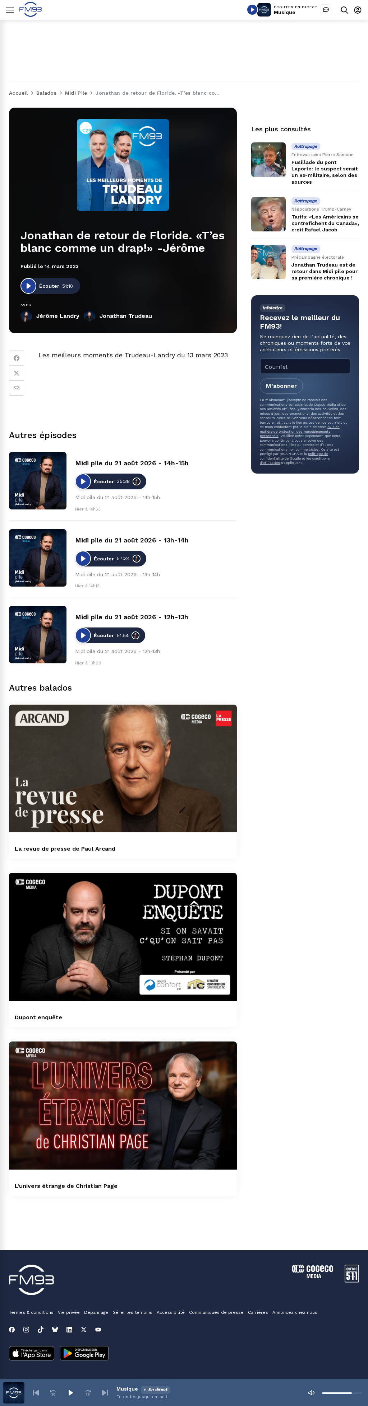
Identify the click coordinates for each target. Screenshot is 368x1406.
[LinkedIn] (69, 1329)
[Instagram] (26, 1329)
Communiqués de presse (216, 1312)
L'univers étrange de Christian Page (66, 1185)
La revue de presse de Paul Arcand (65, 848)
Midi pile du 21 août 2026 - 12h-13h (131, 617)
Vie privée (69, 1312)
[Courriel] (16, 388)
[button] (36, 1393)
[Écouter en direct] (252, 9)
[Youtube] (98, 1329)
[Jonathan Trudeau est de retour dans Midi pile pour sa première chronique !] (268, 262)
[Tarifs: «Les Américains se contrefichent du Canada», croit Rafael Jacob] (268, 214)
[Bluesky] (55, 1329)
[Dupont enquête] (123, 937)
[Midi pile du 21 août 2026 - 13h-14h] (37, 558)
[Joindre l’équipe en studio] (326, 9)
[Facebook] (16, 358)
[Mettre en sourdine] (311, 1393)
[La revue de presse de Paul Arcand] (123, 769)
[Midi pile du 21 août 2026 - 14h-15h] (37, 480)
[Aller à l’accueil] (30, 14)
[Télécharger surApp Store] (31, 1354)
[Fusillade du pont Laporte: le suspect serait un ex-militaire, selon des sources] (268, 159)
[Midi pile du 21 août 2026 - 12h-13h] (37, 634)
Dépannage (96, 1312)
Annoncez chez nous (294, 1312)
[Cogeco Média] (312, 1276)
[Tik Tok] (40, 1329)
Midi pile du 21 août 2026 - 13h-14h (132, 540)
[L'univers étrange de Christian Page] (123, 1105)
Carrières (258, 1312)
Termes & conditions (31, 1312)
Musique (284, 12)
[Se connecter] (357, 10)
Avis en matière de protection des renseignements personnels (300, 431)
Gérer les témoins (132, 1312)
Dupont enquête (38, 1017)
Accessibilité (171, 1312)
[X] (84, 1329)
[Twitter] (16, 373)
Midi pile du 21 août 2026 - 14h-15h (132, 463)
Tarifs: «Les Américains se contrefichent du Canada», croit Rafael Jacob (325, 223)
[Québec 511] (352, 1280)
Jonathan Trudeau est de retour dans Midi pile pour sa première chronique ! (324, 271)
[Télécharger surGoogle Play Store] (84, 1354)
